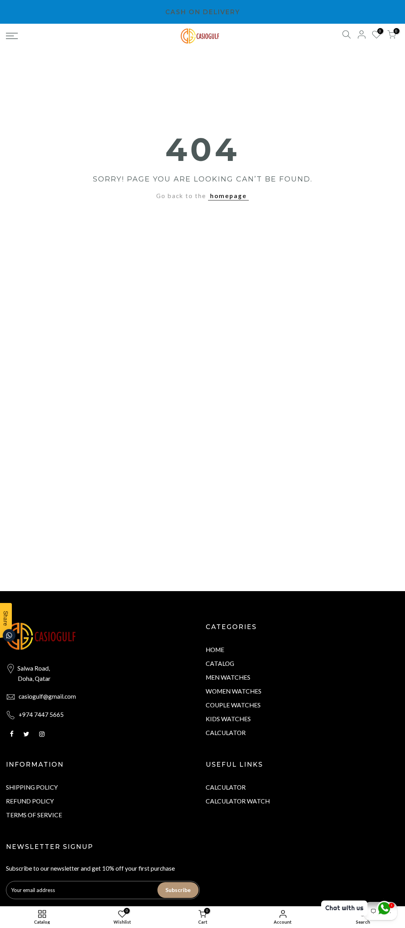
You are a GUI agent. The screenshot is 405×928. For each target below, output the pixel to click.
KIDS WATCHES (228, 718)
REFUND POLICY (30, 801)
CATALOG (220, 663)
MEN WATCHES (228, 677)
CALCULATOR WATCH (238, 801)
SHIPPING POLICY (32, 787)
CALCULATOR (226, 732)
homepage (228, 195)
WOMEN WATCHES (233, 691)
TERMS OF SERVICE (34, 814)
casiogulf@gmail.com (47, 696)
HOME (215, 649)
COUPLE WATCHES (233, 705)
